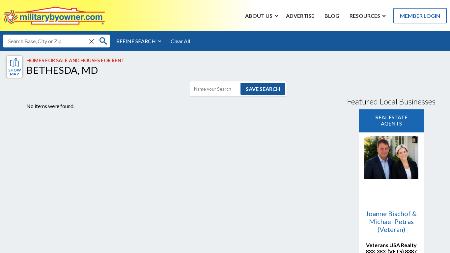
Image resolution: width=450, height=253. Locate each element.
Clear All (180, 41)
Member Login (420, 16)
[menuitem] (259, 15)
